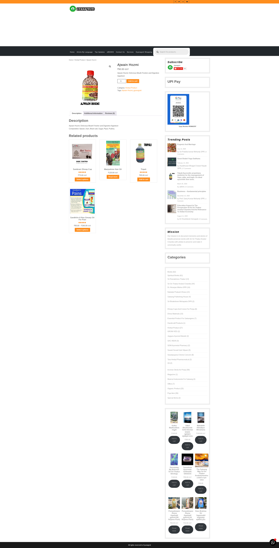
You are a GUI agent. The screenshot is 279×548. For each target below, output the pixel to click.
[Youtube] (187, 2)
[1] (273, 542)
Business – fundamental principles (191, 191)
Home (72, 52)
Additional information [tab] (93, 113)
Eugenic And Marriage (186, 144)
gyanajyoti (137, 90)
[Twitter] (179, 2)
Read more (112, 177)
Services (130, 52)
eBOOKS (110, 52)
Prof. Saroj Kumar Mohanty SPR (191, 199)
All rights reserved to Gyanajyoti (139, 545)
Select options (82, 179)
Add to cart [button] (143, 179)
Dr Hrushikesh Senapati (188, 219)
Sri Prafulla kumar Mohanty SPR (192, 152)
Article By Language (85, 52)
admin (181, 187)
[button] (110, 66)
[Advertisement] (139, 30)
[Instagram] (183, 2)
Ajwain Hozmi (127, 90)
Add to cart (132, 81)
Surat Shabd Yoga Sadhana (188, 159)
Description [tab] (77, 113)
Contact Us (120, 52)
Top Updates (100, 52)
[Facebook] (175, 2)
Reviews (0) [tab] (110, 113)
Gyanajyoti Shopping (144, 52)
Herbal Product (80, 60)
